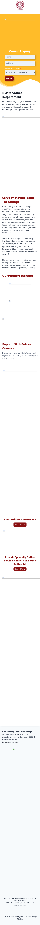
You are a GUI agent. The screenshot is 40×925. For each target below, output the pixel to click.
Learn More (20, 524)
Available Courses (13, 68)
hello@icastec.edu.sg (11, 742)
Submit (9, 78)
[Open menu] (36, 5)
